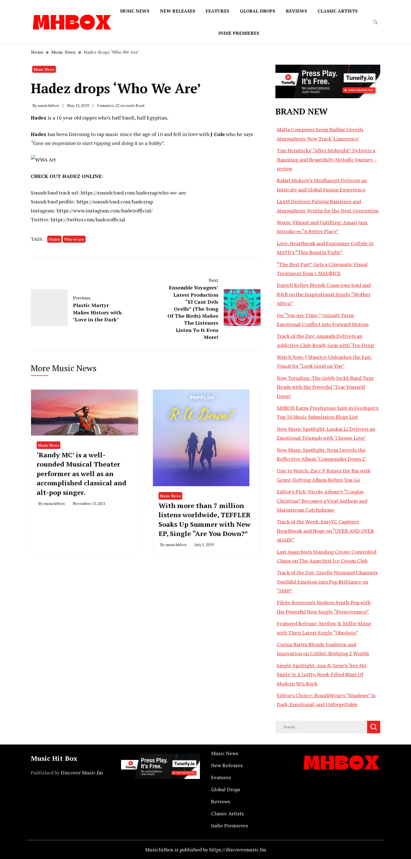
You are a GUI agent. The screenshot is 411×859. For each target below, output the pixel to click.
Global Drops (257, 11)
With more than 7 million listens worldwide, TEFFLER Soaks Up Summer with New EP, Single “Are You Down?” (205, 519)
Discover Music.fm (82, 772)
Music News (134, 11)
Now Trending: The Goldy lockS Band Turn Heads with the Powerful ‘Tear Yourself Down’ (325, 387)
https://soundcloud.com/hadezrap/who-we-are (133, 192)
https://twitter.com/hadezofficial (88, 219)
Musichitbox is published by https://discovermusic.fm (205, 849)
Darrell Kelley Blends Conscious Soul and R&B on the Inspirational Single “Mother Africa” (324, 294)
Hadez (54, 239)
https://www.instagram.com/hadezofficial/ (104, 210)
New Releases (177, 11)
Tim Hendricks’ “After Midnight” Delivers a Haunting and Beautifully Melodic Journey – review (327, 159)
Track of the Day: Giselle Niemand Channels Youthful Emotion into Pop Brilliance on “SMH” (327, 581)
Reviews (296, 11)
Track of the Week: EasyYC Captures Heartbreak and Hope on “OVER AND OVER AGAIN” (325, 530)
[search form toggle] (375, 22)
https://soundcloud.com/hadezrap (114, 201)
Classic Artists (338, 11)
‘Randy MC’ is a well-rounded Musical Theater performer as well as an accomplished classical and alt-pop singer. (81, 473)
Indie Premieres (238, 33)
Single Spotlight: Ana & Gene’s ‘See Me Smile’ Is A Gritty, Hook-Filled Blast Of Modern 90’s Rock (322, 674)
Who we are (74, 239)
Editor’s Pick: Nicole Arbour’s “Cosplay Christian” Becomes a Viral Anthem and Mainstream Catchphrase (322, 500)
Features (217, 11)
